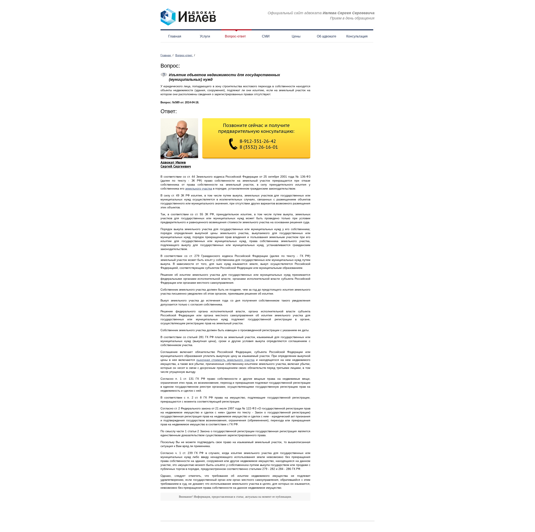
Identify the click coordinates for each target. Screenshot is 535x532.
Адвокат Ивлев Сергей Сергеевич (175, 164)
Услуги (205, 36)
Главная (174, 36)
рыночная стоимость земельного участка (225, 360)
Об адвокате (326, 36)
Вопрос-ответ (235, 36)
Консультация (357, 36)
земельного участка (198, 188)
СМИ (266, 36)
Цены (296, 36)
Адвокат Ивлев (188, 17)
